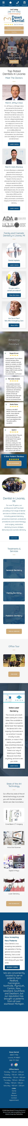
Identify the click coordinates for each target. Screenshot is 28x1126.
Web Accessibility (16, 1112)
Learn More (14, 61)
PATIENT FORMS (12, 967)
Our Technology (14, 903)
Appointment (14, 1100)
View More (14, 674)
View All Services (14, 631)
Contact (14, 1098)
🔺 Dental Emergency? (14, 13)
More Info (14, 325)
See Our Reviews (14, 463)
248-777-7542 (14, 11)
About (14, 1093)
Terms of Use (6, 1112)
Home (14, 1091)
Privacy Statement (19, 1110)
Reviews (14, 1095)
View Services (14, 295)
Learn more (14, 144)
